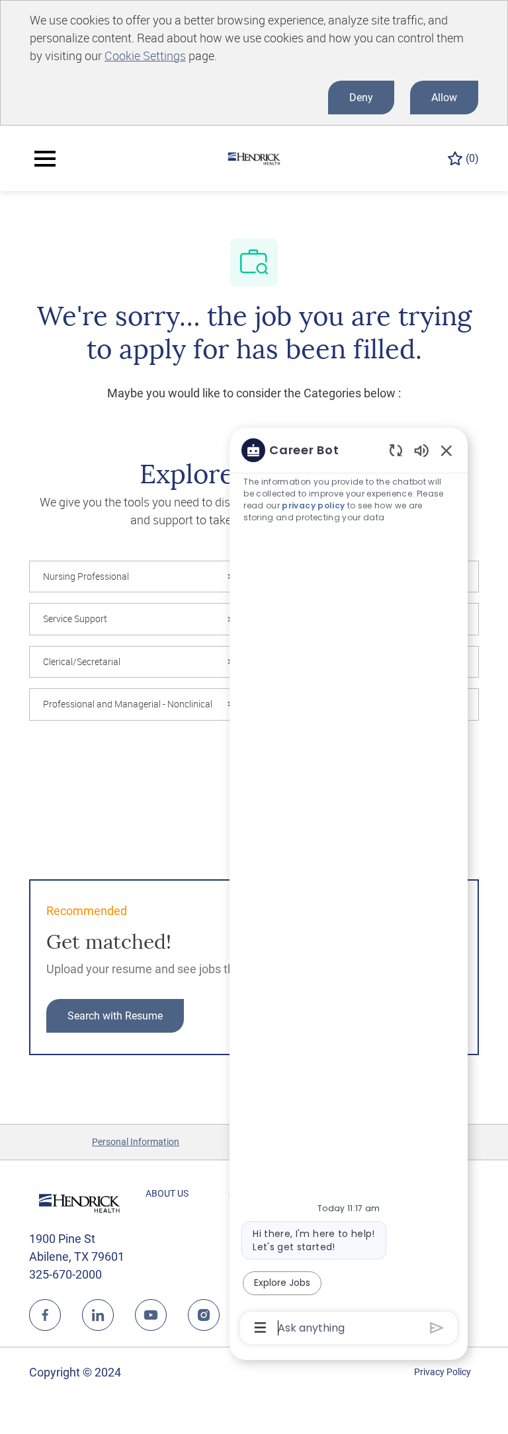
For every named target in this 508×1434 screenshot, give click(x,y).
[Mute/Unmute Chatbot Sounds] (421, 449)
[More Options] (260, 1327)
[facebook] (45, 1315)
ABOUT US (167, 1193)
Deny (361, 97)
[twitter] (151, 1315)
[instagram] (204, 1315)
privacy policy (313, 505)
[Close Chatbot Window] (446, 450)
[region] (349, 887)
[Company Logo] (254, 157)
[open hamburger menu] (45, 159)
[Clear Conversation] (395, 450)
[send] (437, 1328)
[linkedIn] (98, 1315)
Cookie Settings (145, 55)
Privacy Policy (442, 1372)
